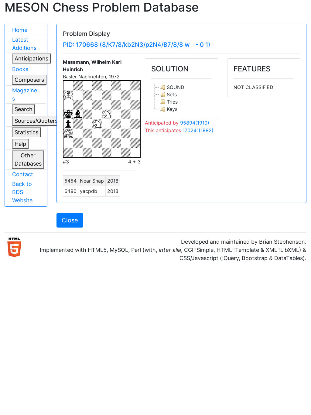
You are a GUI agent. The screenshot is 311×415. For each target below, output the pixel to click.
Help (20, 144)
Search (23, 109)
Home (19, 30)
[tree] (181, 98)
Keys (172, 109)
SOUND (175, 87)
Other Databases (28, 159)
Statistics (26, 132)
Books (20, 69)
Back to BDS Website (22, 192)
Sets (172, 94)
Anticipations (31, 58)
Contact (22, 174)
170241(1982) (198, 130)
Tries (172, 102)
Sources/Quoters (36, 121)
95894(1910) (194, 123)
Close (70, 220)
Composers (29, 80)
